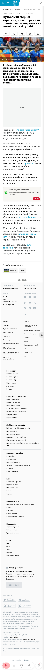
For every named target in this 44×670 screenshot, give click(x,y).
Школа (8, 507)
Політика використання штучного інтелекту (11, 353)
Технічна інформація (31, 334)
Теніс (8, 549)
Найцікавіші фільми (13, 482)
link (25, 297)
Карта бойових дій (13, 402)
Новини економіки (14, 453)
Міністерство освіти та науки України (20, 504)
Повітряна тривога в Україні (16, 409)
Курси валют (11, 459)
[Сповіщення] (41, 3)
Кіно (8, 479)
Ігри (25, 356)
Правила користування (11, 343)
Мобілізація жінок (13, 434)
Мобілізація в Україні (15, 425)
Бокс (8, 543)
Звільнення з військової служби (18, 428)
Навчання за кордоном (15, 516)
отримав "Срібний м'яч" (27, 130)
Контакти (27, 337)
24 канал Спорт (8, 9)
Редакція (6, 325)
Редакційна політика (10, 329)
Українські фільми (13, 485)
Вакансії (26, 341)
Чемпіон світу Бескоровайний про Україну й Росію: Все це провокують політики (21, 146)
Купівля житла (11, 530)
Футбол (18, 9)
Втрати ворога (11, 418)
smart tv (9, 606)
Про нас (5, 321)
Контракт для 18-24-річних (16, 437)
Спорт (9, 540)
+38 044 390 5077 (30, 288)
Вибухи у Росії (11, 415)
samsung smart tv (24, 606)
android (9, 600)
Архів (25, 349)
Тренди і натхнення (13, 533)
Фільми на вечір (12, 488)
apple (24, 600)
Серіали (9, 494)
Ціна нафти (10, 456)
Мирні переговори (13, 406)
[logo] (14, 3)
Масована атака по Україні (16, 412)
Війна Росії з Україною (16, 396)
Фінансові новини (13, 462)
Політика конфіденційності (9, 348)
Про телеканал (8, 332)
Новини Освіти (12, 501)
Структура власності (31, 345)
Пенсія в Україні (12, 471)
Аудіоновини (11, 386)
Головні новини (12, 374)
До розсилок (14, 585)
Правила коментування (32, 330)
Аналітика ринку (12, 527)
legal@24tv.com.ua (29, 639)
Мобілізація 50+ (12, 431)
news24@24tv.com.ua (11, 288)
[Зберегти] (38, 33)
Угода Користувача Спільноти (30, 325)
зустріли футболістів (29, 217)
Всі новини (11, 371)
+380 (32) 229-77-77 (15, 637)
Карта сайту (28, 352)
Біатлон (9, 552)
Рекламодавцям (8, 340)
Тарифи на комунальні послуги (18, 465)
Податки (9, 468)
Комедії (9, 491)
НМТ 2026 (9, 510)
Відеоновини (11, 383)
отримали (28, 163)
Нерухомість (11, 524)
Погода (9, 389)
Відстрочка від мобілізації (16, 440)
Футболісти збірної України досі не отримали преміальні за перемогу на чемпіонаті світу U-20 (32, 9)
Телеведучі (6, 336)
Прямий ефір (11, 380)
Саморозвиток (11, 513)
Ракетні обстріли (12, 399)
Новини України (12, 377)
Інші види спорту (12, 556)
